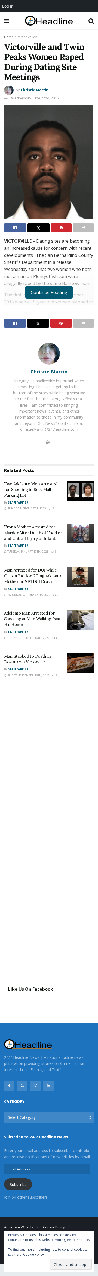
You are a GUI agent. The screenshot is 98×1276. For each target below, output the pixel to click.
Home (9, 37)
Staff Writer (18, 502)
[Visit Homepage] (49, 21)
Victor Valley (27, 37)
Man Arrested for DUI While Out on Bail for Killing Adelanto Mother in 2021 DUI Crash (33, 576)
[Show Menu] (6, 20)
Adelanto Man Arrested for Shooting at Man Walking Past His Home (32, 618)
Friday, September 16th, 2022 (28, 638)
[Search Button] (91, 20)
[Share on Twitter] (38, 227)
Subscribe (18, 1184)
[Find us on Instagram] (35, 1086)
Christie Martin (34, 89)
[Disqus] (49, 762)
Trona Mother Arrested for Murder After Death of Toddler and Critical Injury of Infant (33, 532)
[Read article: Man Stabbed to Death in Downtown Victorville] (80, 663)
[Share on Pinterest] (61, 227)
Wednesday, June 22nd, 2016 (35, 98)
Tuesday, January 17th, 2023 (27, 551)
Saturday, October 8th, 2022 (28, 595)
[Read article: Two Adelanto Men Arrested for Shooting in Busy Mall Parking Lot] (80, 491)
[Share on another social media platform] (83, 227)
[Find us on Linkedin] (48, 1086)
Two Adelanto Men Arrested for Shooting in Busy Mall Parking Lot (30, 489)
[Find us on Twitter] (22, 1086)
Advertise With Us (18, 1227)
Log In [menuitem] (7, 6)
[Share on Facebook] (15, 227)
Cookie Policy (54, 1227)
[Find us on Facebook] (9, 1086)
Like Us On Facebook (30, 989)
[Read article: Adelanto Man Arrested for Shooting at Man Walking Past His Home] (80, 620)
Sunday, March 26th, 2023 (26, 508)
